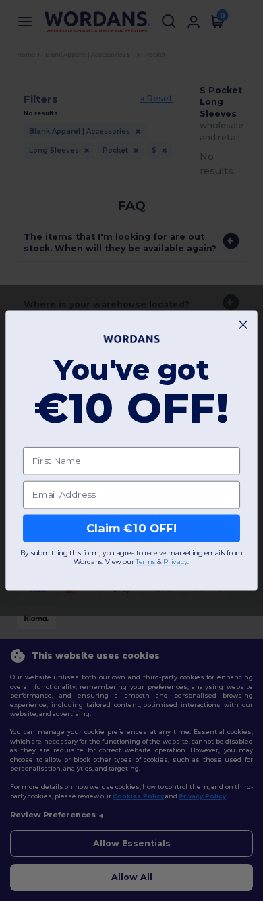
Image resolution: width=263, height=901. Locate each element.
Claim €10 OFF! (131, 528)
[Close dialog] (243, 324)
